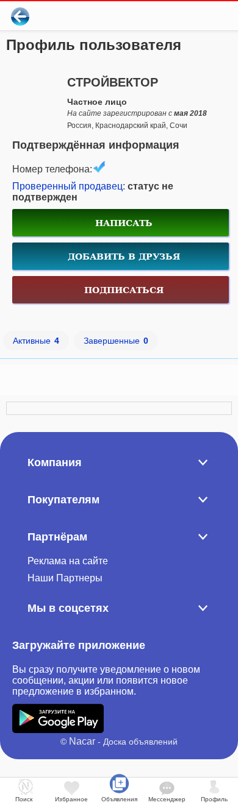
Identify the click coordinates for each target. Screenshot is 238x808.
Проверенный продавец (67, 186)
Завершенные (116, 341)
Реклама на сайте (67, 561)
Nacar (82, 741)
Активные (36, 341)
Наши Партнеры (65, 578)
